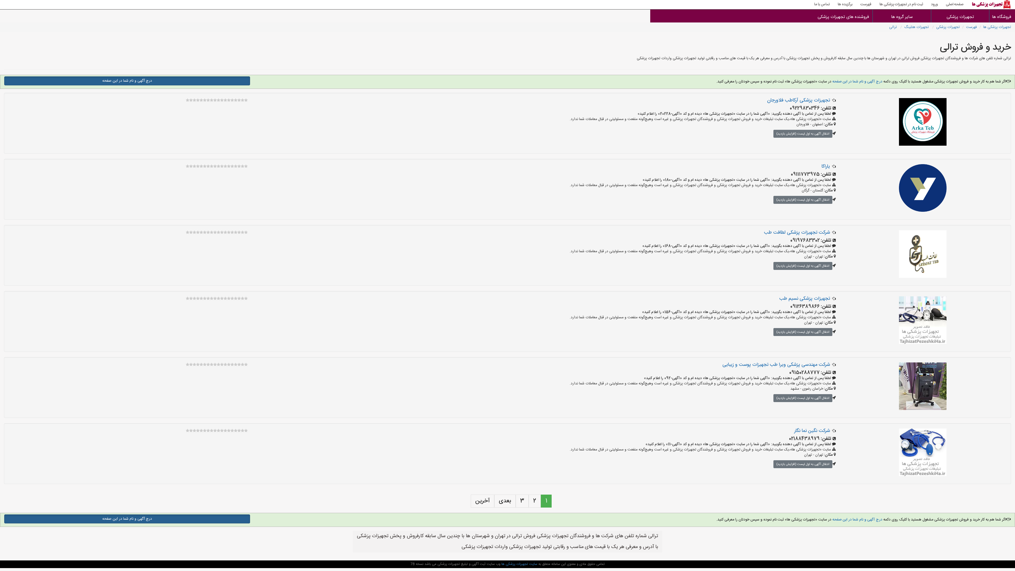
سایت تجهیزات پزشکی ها (518, 564)
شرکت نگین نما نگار (812, 431)
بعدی (505, 501)
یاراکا (826, 167)
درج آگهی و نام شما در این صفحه (856, 82)
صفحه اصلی (954, 4)
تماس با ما (822, 4)
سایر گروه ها (902, 17)
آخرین (482, 501)
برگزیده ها (845, 4)
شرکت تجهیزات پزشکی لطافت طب (797, 233)
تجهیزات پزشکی (960, 17)
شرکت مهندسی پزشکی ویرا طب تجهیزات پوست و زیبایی (776, 365)
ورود (934, 4)
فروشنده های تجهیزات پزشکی (843, 17)
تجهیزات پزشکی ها (997, 27)
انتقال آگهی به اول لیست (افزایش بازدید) (802, 133)
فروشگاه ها (1002, 17)
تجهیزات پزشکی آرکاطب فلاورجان (798, 100)
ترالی (893, 27)
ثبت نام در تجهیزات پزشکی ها (901, 4)
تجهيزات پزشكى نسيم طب (804, 299)
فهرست (865, 4)
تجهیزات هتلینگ (917, 27)
